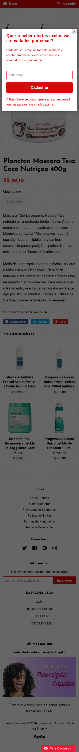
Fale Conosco (60, 748)
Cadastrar (39, 87)
